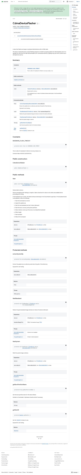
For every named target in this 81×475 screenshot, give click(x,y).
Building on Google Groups (33, 465)
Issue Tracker (57, 465)
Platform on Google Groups (33, 463)
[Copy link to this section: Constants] (21, 137)
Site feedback (30, 472)
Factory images (5, 463)
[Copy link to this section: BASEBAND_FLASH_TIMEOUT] (31, 141)
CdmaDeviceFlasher (18, 79)
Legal (16, 472)
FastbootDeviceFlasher (23, 28)
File (41, 322)
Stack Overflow (57, 463)
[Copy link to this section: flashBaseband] (22, 298)
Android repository (5, 454)
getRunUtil (22, 128)
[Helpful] (64, 19)
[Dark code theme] (66, 144)
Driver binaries (4, 465)
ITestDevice (34, 88)
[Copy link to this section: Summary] (21, 60)
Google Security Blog (32, 461)
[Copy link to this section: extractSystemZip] (24, 254)
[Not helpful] (66, 19)
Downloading (4, 459)
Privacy (24, 472)
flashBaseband (23, 111)
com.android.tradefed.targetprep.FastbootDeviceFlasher (29, 35)
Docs (12, 1)
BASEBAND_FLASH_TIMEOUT (34, 68)
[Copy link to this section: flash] (17, 179)
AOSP (14, 18)
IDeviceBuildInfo (46, 88)
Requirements (4, 456)
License (19, 472)
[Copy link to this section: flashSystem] (21, 341)
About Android (5, 472)
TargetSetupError (18, 243)
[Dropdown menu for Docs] (15, 1)
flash (29, 88)
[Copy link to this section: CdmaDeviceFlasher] (26, 163)
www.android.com (58, 459)
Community (11, 472)
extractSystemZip (24, 103)
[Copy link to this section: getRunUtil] (20, 410)
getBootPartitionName (25, 122)
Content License (45, 443)
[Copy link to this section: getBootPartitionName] (27, 384)
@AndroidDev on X (32, 456)
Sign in (77, 1)
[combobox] (55, 1)
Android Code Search (23, 1)
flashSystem (23, 117)
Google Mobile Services (59, 461)
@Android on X (31, 454)
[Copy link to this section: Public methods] (25, 175)
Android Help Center (58, 454)
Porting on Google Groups (33, 467)
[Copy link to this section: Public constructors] (28, 159)
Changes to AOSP (49, 12)
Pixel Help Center (57, 456)
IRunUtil (15, 129)
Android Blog (30, 459)
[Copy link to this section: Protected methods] (28, 250)
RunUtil (25, 130)
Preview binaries (5, 461)
